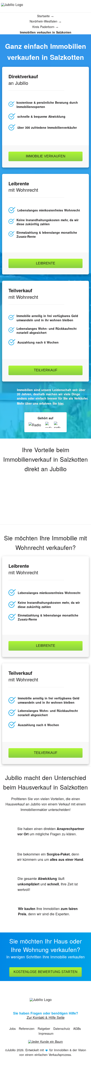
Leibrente (45, 263)
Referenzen (26, 1028)
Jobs (12, 1028)
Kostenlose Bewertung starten (45, 972)
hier (60, 403)
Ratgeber (44, 1028)
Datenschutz (61, 1028)
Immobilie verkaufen (45, 156)
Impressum (46, 1033)
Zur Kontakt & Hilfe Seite (46, 1017)
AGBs (77, 1028)
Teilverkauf (45, 370)
